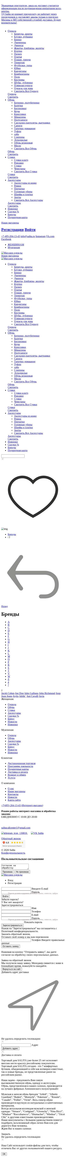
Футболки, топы (23, 65)
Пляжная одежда (23, 85)
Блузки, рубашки (23, 36)
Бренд (11, 718)
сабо (16, 134)
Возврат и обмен (17, 774)
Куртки (18, 51)
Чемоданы (19, 168)
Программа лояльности (20, 766)
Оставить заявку (11, 946)
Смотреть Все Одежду (26, 91)
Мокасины (20, 117)
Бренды (12, 214)
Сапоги (18, 125)
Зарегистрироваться (12, 925)
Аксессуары (14, 180)
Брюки (17, 39)
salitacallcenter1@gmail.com (15, 827)
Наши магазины (10, 222)
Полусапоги (20, 120)
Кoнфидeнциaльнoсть (13, 853)
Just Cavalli (32, 696)
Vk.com (50, 236)
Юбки (17, 68)
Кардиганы (20, 71)
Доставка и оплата (18, 772)
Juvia (41, 696)
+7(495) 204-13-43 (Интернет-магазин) (22, 805)
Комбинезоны (21, 74)
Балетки (18, 105)
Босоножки (20, 108)
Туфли (17, 131)
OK (4, 1154)
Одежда (12, 31)
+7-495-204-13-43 (10, 236)
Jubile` (22, 696)
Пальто (18, 54)
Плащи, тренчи (22, 59)
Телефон (36, 911)
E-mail (35, 914)
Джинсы (18, 45)
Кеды (17, 111)
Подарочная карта (17, 217)
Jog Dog (19, 693)
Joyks (16, 696)
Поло (17, 76)
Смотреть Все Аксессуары (28, 200)
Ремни (17, 185)
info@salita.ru (28, 236)
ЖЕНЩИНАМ (16, 244)
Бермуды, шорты (23, 33)
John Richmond (47, 693)
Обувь (11, 99)
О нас (11, 788)
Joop (58, 693)
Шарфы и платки (23, 194)
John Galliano (31, 693)
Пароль (36, 892)
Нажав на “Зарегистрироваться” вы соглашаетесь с (29, 928)
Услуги (11, 777)
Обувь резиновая (23, 142)
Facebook (6, 239)
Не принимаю (22, 872)
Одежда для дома (23, 88)
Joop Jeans (6, 696)
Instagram (40, 236)
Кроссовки (20, 114)
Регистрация (12, 229)
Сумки (11, 157)
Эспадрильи (20, 140)
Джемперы (20, 42)
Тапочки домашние (24, 128)
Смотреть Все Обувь (25, 148)
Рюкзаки (19, 163)
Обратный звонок (11, 838)
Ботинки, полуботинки (26, 102)
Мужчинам (14, 247)
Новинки (13, 208)
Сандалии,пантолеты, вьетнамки (32, 122)
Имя (34, 908)
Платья (18, 56)
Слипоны (19, 137)
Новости (12, 721)
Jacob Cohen (7, 693)
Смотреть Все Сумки (25, 171)
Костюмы (19, 79)
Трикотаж (19, 62)
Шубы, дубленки (23, 82)
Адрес (35, 1045)
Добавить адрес (10, 1048)
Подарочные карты (18, 769)
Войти (30, 229)
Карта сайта (14, 800)
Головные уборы (23, 191)
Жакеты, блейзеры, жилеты (29, 48)
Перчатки (19, 188)
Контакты (13, 794)
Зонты (17, 197)
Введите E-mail (40, 888)
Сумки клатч (21, 160)
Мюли (17, 145)
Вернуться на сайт (12, 969)
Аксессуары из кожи (25, 183)
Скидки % (13, 211)
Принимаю (8, 872)
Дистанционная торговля (21, 763)
